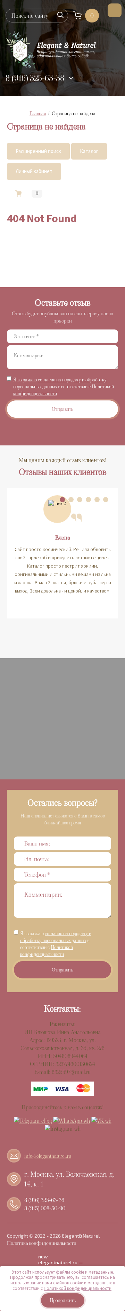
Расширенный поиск (38, 151)
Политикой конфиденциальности (46, 951)
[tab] (62, 499)
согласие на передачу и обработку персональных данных (55, 937)
